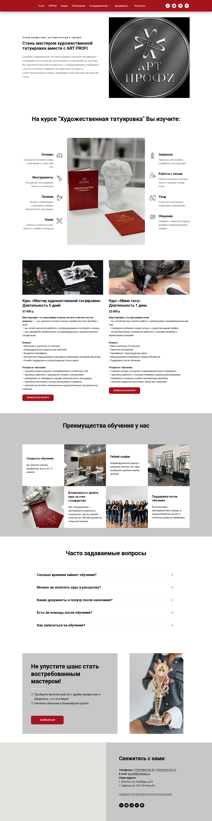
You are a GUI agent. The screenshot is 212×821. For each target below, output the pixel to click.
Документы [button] (121, 5)
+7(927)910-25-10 (165, 769)
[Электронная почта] (174, 6)
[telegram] (180, 6)
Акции (64, 5)
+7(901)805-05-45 (144, 769)
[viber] (142, 805)
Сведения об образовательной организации (145, 794)
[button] (38, 398)
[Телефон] (168, 6)
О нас (41, 5)
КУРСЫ (53, 5)
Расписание (78, 5)
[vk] (187, 6)
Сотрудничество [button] (99, 5)
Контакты (139, 5)
